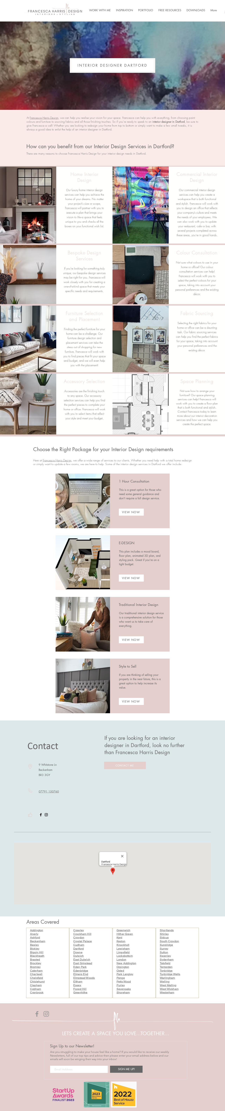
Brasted (35, 959)
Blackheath (37, 955)
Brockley (35, 963)
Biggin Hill (36, 952)
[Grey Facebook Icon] (37, 1014)
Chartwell (36, 974)
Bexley (34, 945)
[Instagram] (46, 815)
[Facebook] (41, 815)
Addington (36, 930)
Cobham (35, 989)
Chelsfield (36, 978)
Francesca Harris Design (44, 118)
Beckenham (37, 941)
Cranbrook (36, 992)
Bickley (34, 948)
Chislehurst (37, 981)
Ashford (35, 937)
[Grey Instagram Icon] (46, 1014)
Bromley (35, 967)
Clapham (36, 985)
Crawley (78, 930)
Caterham (36, 970)
